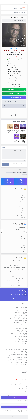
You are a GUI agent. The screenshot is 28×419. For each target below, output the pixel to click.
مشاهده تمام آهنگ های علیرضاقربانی (14, 97)
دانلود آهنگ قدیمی (21, 208)
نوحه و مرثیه (23, 197)
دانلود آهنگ (14, 172)
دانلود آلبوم (23, 193)
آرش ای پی (23, 232)
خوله (25, 382)
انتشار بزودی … (22, 217)
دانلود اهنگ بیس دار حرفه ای (20, 274)
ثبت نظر (5, 164)
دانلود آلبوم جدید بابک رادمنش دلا (19, 260)
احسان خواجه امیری (21, 238)
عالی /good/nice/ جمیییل (21, 388)
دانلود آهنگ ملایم (22, 210)
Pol (17, 172)
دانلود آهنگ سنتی (22, 206)
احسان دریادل (23, 240)
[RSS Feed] (14, 298)
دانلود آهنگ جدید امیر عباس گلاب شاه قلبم (17, 283)
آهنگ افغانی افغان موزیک (20, 215)
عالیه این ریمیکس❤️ (21, 380)
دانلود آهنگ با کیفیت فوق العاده (14, 90)
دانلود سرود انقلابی (22, 227)
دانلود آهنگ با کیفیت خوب (14, 93)
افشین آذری (23, 247)
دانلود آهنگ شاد (22, 202)
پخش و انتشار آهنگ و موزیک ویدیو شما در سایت (16, 12)
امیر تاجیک (23, 252)
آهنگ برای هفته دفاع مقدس (20, 229)
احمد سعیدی (23, 243)
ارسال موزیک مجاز (7, 183)
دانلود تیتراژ (8, 172)
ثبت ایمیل (14, 397)
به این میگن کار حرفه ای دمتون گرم (19, 384)
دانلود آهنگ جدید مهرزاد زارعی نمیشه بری (17, 265)
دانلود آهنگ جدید (18, 48)
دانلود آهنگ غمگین (20, 20)
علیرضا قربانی (24, 174)
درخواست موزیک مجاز (21, 183)
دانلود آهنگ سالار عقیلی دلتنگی (19, 278)
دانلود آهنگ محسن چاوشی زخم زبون (18, 276)
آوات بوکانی (23, 236)
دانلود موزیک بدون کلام (21, 213)
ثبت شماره (14, 407)
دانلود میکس (23, 195)
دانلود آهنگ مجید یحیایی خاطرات (19, 269)
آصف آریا (23, 234)
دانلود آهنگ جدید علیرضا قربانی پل (18, 17)
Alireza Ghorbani (23, 172)
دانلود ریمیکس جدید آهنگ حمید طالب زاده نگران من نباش (14, 267)
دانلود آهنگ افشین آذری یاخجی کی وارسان (17, 272)
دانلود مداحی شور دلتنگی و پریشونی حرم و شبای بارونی (15, 280)
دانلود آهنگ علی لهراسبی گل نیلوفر (19, 263)
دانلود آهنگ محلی (22, 204)
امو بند (24, 249)
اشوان (24, 245)
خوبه (24, 386)
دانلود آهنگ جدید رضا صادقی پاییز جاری (18, 285)
